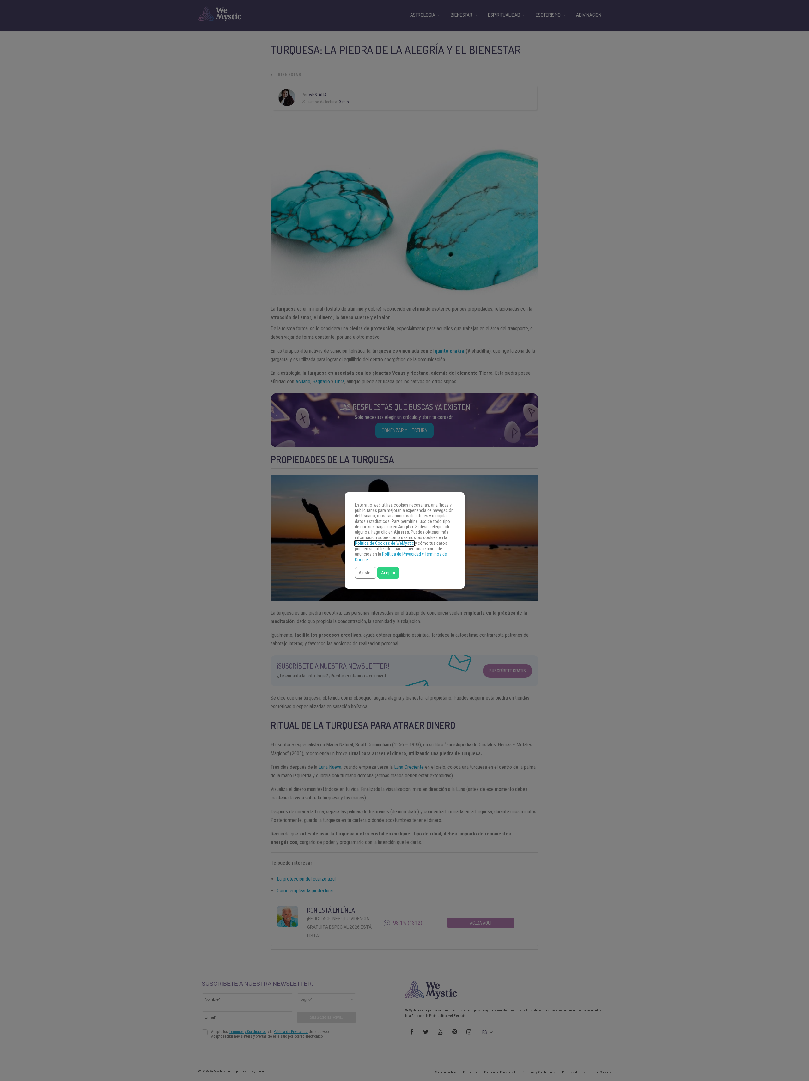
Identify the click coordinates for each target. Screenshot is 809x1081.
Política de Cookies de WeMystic (384, 543)
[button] (365, 573)
